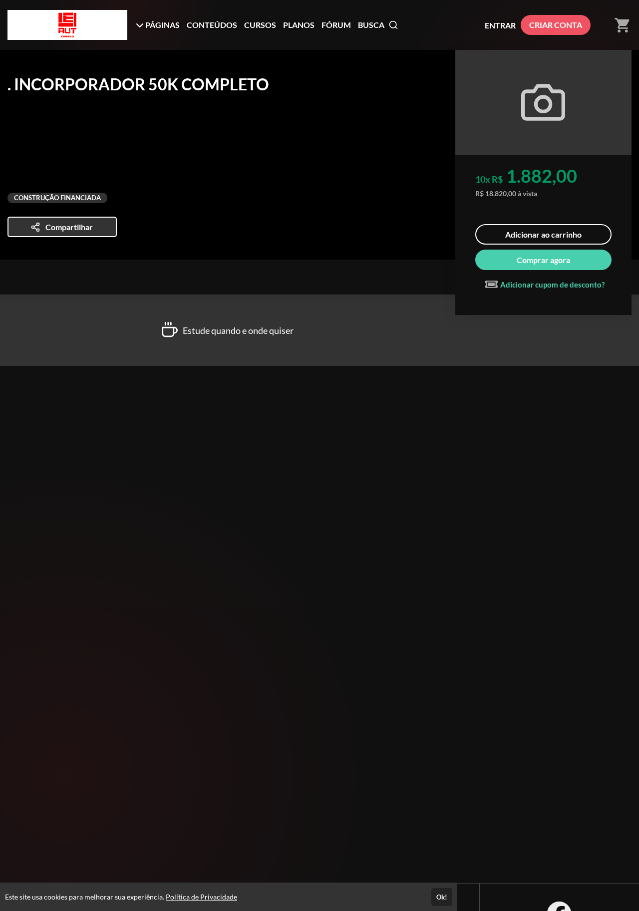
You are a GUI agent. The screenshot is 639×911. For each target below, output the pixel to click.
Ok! (441, 897)
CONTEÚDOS (212, 24)
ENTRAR (500, 25)
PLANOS (299, 24)
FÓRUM (336, 24)
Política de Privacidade (201, 897)
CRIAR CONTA (555, 24)
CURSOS (260, 24)
